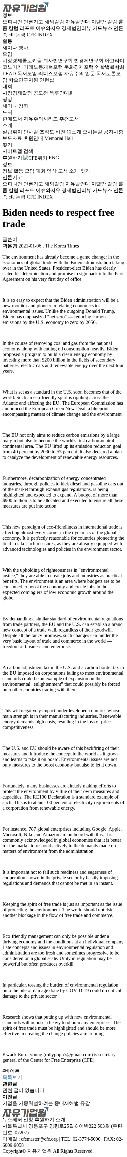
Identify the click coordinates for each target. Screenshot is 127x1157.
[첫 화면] (25, 7)
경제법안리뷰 (77, 28)
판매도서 (12, 118)
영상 (7, 99)
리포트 (28, 28)
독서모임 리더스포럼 (40, 73)
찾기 (7, 144)
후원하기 (12, 157)
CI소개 (75, 131)
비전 (61, 131)
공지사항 (113, 131)
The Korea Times (62, 245)
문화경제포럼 (79, 67)
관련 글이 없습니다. (24, 1090)
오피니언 (12, 21)
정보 (7, 15)
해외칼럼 (54, 21)
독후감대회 (61, 93)
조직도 (47, 131)
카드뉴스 (102, 28)
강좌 (23, 105)
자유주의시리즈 (41, 118)
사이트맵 (12, 151)
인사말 (31, 131)
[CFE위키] (35, 157)
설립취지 (12, 131)
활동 (7, 41)
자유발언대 (78, 21)
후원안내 (33, 138)
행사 (23, 47)
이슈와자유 (49, 28)
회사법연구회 (58, 60)
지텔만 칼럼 (104, 21)
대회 (7, 86)
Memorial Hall (58, 138)
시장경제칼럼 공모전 (25, 93)
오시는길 (93, 131)
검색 (28, 151)
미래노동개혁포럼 (43, 67)
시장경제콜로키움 (22, 60)
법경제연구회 (89, 60)
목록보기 (12, 1077)
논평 (21, 34)
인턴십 (46, 80)
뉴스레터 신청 (17, 1119)
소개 (7, 125)
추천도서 (69, 118)
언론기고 (33, 21)
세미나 (10, 47)
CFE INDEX (40, 34)
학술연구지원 (24, 80)
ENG (54, 157)
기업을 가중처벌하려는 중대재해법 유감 (46, 1103)
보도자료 (12, 138)
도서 (7, 112)
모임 (7, 54)
